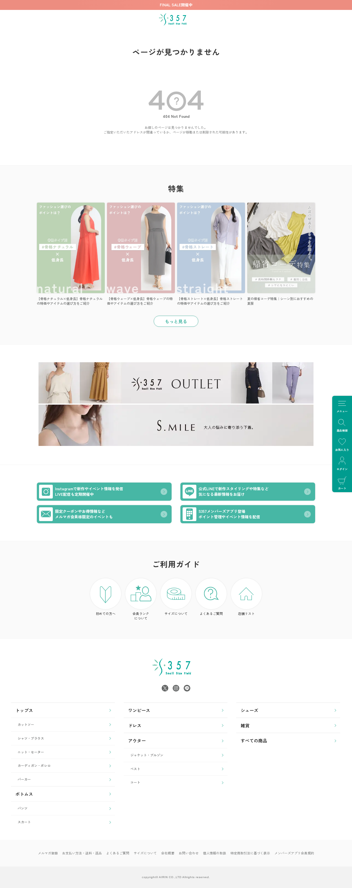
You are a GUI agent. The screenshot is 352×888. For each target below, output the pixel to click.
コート (135, 782)
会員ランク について (141, 615)
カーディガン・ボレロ (34, 765)
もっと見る (176, 321)
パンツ (23, 808)
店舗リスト (246, 613)
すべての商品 (254, 740)
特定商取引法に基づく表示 (250, 853)
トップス (24, 710)
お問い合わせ (189, 853)
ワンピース (139, 710)
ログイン (342, 469)
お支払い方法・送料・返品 (82, 853)
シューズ (249, 710)
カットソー (26, 724)
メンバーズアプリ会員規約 (294, 853)
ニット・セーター (31, 752)
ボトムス (24, 794)
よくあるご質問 (211, 613)
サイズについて (176, 613)
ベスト (135, 768)
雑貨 (245, 725)
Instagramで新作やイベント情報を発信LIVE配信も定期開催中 (89, 491)
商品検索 (342, 430)
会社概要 (167, 853)
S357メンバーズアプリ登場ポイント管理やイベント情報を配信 (229, 513)
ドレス (134, 725)
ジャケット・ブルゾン (146, 755)
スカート (24, 821)
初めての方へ (106, 613)
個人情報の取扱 (214, 853)
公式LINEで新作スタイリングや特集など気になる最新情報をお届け (233, 491)
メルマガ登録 (48, 853)
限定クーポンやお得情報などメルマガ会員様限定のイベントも (84, 513)
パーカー (24, 779)
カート (342, 488)
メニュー (342, 411)
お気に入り (342, 450)
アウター (137, 740)
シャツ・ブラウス (31, 738)
